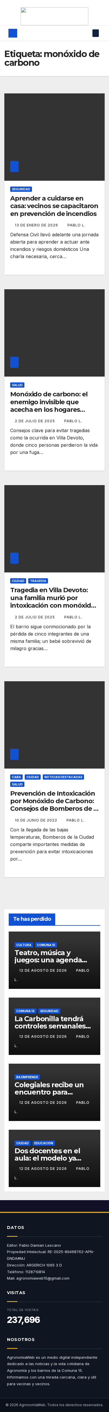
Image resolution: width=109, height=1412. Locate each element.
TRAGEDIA (38, 581)
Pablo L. (76, 225)
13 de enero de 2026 (37, 225)
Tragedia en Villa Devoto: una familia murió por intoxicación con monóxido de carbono (52, 601)
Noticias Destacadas (63, 777)
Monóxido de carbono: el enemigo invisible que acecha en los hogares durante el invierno (48, 405)
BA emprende (27, 1077)
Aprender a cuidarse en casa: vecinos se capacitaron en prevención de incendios (54, 206)
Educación (43, 1143)
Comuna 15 (46, 945)
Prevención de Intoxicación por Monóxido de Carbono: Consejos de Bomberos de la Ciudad (54, 805)
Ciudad (18, 581)
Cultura (23, 945)
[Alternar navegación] (51, 33)
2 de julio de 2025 (35, 421)
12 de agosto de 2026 (43, 970)
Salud (17, 385)
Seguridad (21, 189)
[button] (87, 33)
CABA (16, 777)
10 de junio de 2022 (36, 820)
